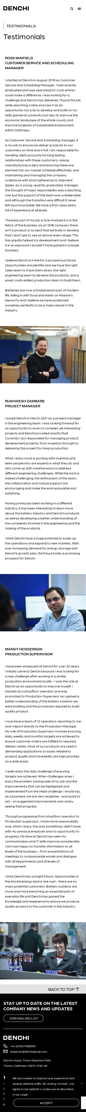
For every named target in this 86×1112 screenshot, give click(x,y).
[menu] (80, 8)
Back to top (61, 989)
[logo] (18, 8)
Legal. (24, 1094)
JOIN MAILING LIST (23, 1018)
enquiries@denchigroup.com (28, 1051)
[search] (71, 8)
